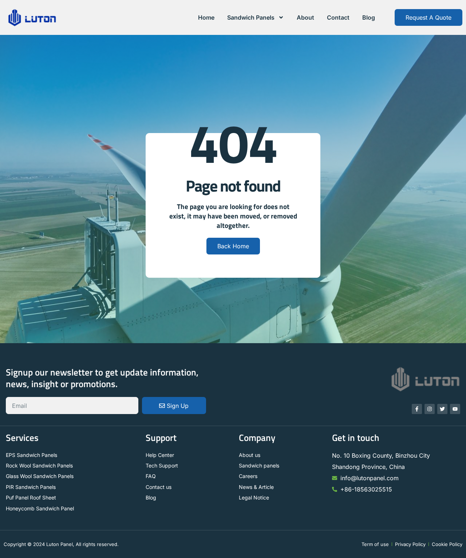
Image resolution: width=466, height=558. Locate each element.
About (305, 17)
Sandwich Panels (251, 17)
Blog (368, 17)
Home (206, 17)
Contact (338, 17)
